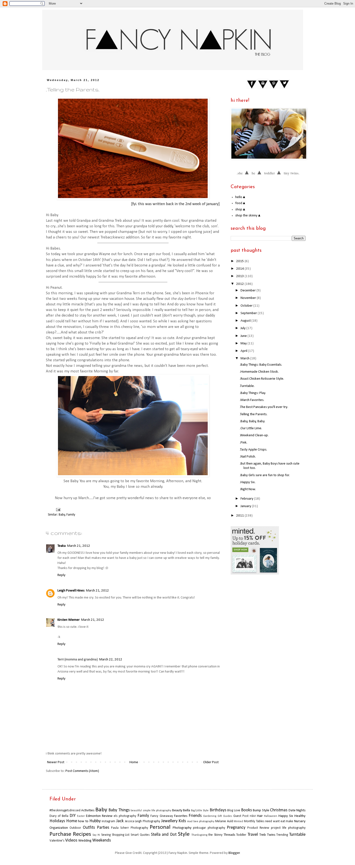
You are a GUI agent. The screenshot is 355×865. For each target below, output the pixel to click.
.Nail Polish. (248, 456)
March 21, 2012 (78, 546)
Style (184, 834)
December (248, 290)
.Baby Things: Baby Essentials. (261, 365)
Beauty (177, 810)
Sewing (106, 834)
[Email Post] (57, 509)
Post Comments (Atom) (82, 771)
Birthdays (218, 810)
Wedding (85, 841)
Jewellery (169, 821)
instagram (108, 821)
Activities (87, 810)
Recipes (82, 834)
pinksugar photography (209, 827)
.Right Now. (248, 489)
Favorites (180, 816)
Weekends (101, 840)
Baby (62, 514)
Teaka (61, 546)
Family (70, 514)
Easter (81, 816)
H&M (253, 816)
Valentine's (57, 840)
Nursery (299, 821)
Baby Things (118, 810)
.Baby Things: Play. (253, 393)
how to (83, 821)
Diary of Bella (59, 816)
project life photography (288, 827)
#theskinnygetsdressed (65, 810)
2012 (240, 284)
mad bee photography (200, 821)
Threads (229, 835)
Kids (182, 821)
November (249, 298)
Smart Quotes (140, 834)
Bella (186, 810)
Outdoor (75, 827)
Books (246, 810)
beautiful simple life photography (151, 810)
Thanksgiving (199, 835)
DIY (73, 815)
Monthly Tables (254, 821)
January (246, 506)
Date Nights (297, 810)
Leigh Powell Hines (71, 590)
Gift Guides (225, 816)
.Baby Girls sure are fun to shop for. (265, 475)
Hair (260, 816)
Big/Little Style (200, 810)
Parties (103, 827)
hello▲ (240, 197)
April (244, 351)
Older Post (211, 762)
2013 (240, 276)
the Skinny (215, 834)
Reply (61, 575)
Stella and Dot (164, 834)
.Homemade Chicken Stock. (259, 372)
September (249, 313)
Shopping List (121, 834)
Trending (282, 834)
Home (133, 762)
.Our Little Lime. (251, 428)
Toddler (241, 834)
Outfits (89, 827)
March (245, 358)
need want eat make (279, 821)
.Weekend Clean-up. (254, 435)
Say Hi (96, 835)
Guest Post (240, 816)
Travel (253, 834)
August (246, 321)
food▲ (240, 203)
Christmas (278, 810)
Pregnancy (236, 827)
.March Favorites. (252, 400)
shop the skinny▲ (248, 215)
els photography (125, 816)
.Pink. (243, 442)
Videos (71, 840)
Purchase (60, 834)
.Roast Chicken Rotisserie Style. (262, 379)
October (247, 306)
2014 (240, 269)
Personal (160, 827)
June (244, 336)
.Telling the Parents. (253, 414)
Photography (182, 828)
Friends (195, 815)
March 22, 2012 (110, 659)
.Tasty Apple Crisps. (253, 449)
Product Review (258, 827)
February (247, 499)
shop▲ (240, 209)
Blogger (234, 853)
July (243, 328)
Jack (120, 821)
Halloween (270, 816)
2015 (240, 261)
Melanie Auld (224, 821)
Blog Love (233, 810)
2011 (240, 516)
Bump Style (261, 810)
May (244, 343)
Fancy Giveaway (161, 816)
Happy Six (285, 816)
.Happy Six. (248, 482)
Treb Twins (267, 835)
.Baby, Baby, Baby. (252, 421)
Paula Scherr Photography (129, 827)
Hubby (95, 821)
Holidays (57, 821)
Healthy (299, 816)
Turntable (297, 834)
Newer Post (55, 762)
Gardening (209, 816)
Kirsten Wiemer (68, 620)
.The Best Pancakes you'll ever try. (264, 407)
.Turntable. (247, 386)
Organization (59, 828)
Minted (238, 821)
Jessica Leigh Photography (142, 821)
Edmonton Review (99, 816)
